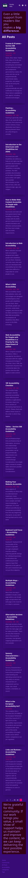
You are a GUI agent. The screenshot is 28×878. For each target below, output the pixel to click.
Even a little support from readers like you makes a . (12, 22)
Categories (5, 869)
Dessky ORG (11, 5)
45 (15, 800)
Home (4, 860)
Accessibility (6, 867)
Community (5, 862)
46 (18, 800)
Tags (3, 872)
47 (21, 800)
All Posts (4, 865)
